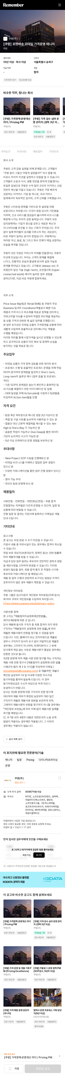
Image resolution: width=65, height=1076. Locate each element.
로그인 (39, 855)
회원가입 (26, 855)
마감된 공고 (43, 1068)
